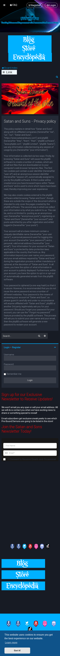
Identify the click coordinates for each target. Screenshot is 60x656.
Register (16, 347)
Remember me (14, 374)
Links (9, 72)
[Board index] (30, 20)
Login (7, 347)
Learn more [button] (11, 642)
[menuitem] (13, 5)
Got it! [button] (17, 650)
